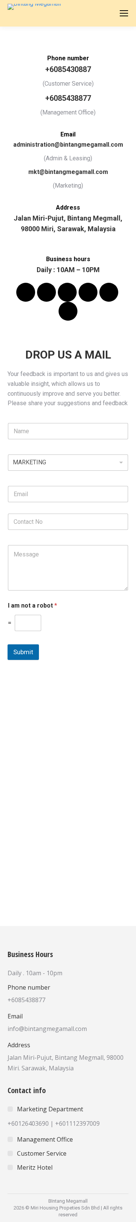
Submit (23, 652)
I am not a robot (32, 605)
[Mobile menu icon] (123, 13)
